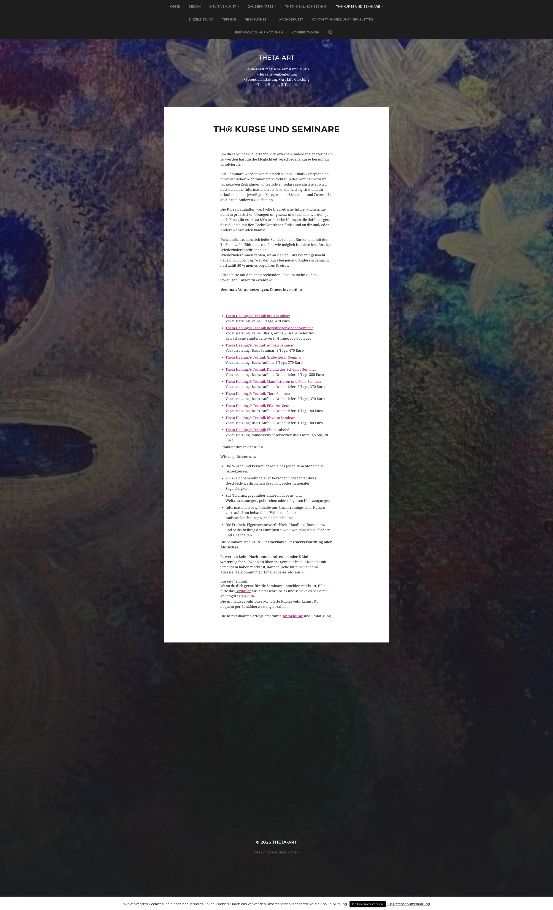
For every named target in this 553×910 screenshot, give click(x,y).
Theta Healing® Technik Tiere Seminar (259, 394)
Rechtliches (256, 19)
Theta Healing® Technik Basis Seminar (258, 316)
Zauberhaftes (260, 6)
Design (194, 6)
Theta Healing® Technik (306, 6)
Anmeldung (293, 616)
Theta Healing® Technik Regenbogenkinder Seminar (269, 328)
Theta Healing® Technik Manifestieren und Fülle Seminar (273, 381)
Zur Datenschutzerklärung (408, 904)
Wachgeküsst (290, 19)
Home (175, 6)
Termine (229, 19)
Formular (243, 591)
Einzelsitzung (201, 19)
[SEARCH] (330, 32)
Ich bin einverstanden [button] (367, 904)
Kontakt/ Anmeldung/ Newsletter (342, 19)
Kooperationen (305, 32)
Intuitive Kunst (222, 6)
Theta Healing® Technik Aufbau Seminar (260, 345)
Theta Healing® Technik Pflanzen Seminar (261, 406)
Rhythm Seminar (281, 418)
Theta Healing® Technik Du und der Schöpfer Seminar (271, 369)
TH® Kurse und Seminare (358, 6)
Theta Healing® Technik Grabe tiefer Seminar (264, 357)
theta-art (276, 57)
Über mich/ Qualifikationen (258, 32)
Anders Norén (286, 852)
